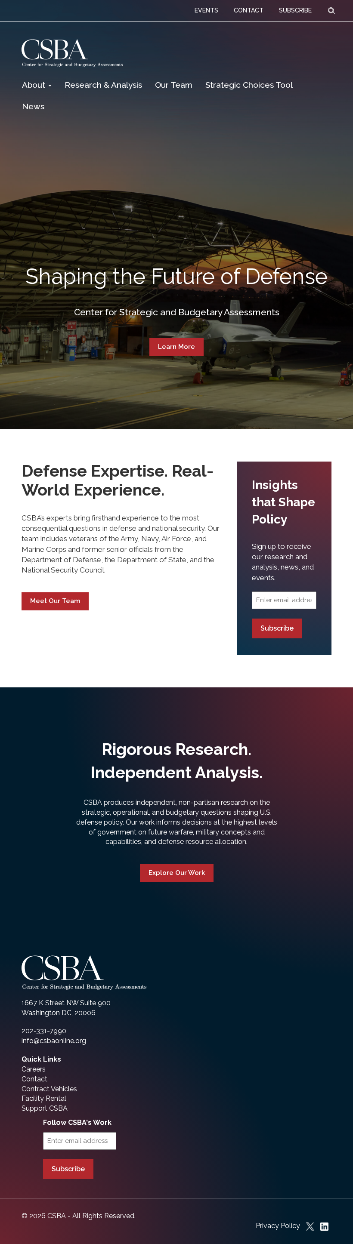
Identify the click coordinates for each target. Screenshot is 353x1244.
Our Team (173, 84)
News (33, 106)
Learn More (176, 347)
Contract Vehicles (49, 1089)
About (34, 84)
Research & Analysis (103, 84)
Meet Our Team (55, 601)
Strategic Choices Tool (249, 84)
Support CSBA (45, 1108)
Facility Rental (44, 1098)
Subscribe (277, 628)
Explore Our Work (177, 873)
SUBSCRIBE (295, 10)
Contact (34, 1079)
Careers (34, 1069)
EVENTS (206, 10)
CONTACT (248, 10)
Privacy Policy (278, 1226)
